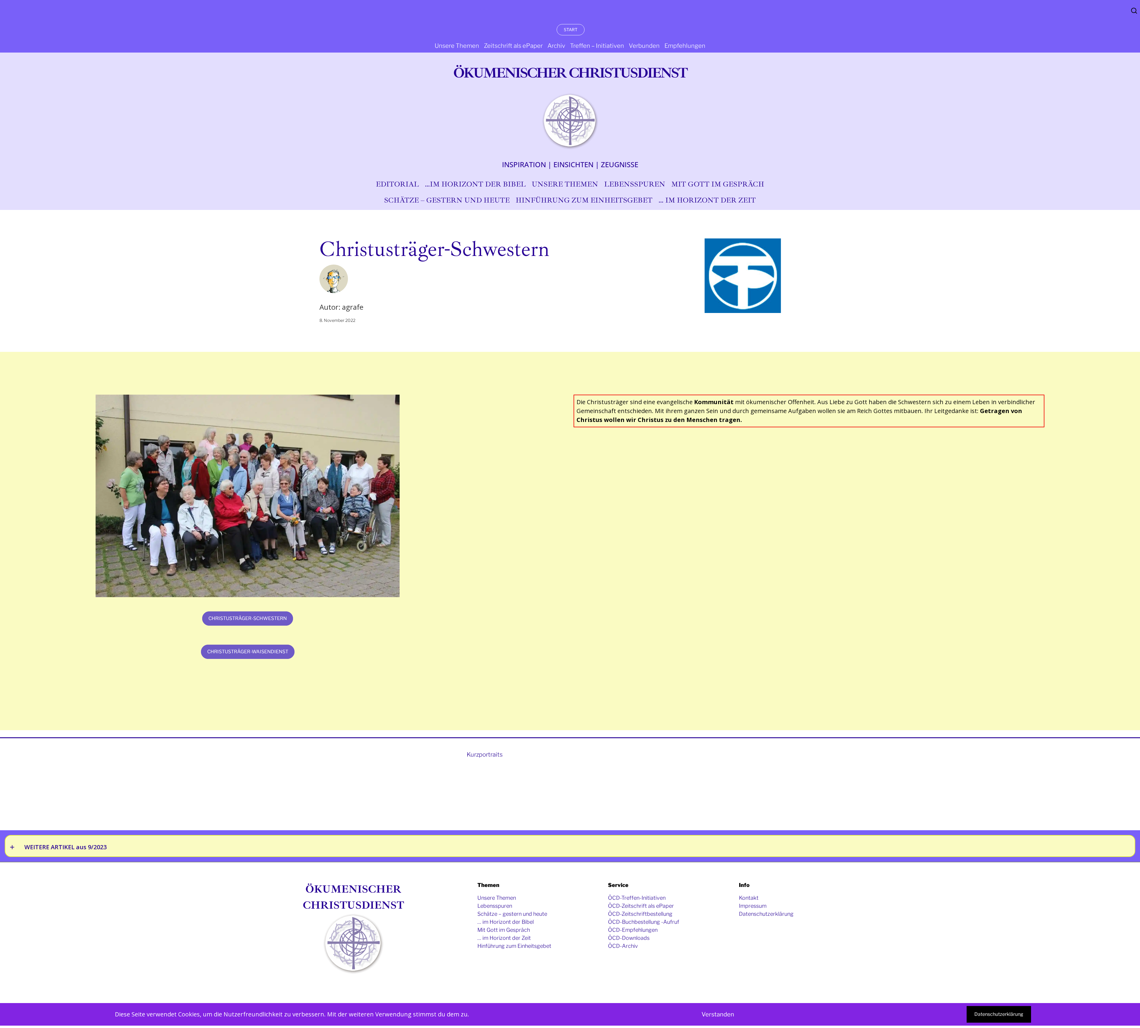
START (570, 29)
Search (1134, 11)
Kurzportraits (485, 754)
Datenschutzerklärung (998, 1014)
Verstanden (718, 1014)
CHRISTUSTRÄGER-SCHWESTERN (247, 618)
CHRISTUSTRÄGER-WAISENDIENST (247, 651)
